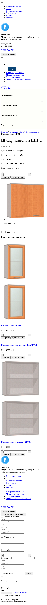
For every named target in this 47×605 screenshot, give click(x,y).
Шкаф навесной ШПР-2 (12, 325)
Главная (4, 132)
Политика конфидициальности (13, 514)
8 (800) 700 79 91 (8, 50)
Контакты (10, 18)
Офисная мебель (13, 77)
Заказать (29, 574)
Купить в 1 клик (18, 177)
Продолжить (6, 593)
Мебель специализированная (18, 79)
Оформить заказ (20, 593)
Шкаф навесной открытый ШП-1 (16, 442)
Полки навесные (33, 132)
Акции (9, 15)
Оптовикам (11, 13)
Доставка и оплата (14, 11)
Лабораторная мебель (15, 72)
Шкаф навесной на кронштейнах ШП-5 (19, 345)
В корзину (6, 177)
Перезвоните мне (8, 55)
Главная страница (13, 6)
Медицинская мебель (15, 75)
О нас (8, 9)
